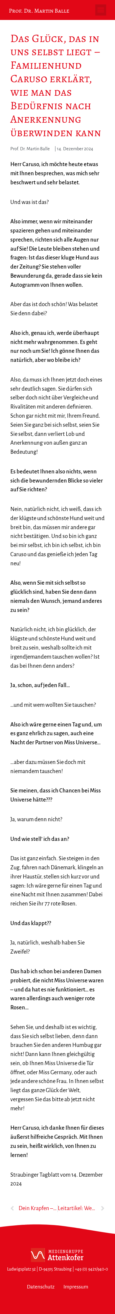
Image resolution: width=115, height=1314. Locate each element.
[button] (100, 10)
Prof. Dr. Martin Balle (39, 11)
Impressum (75, 1287)
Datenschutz (41, 1287)
